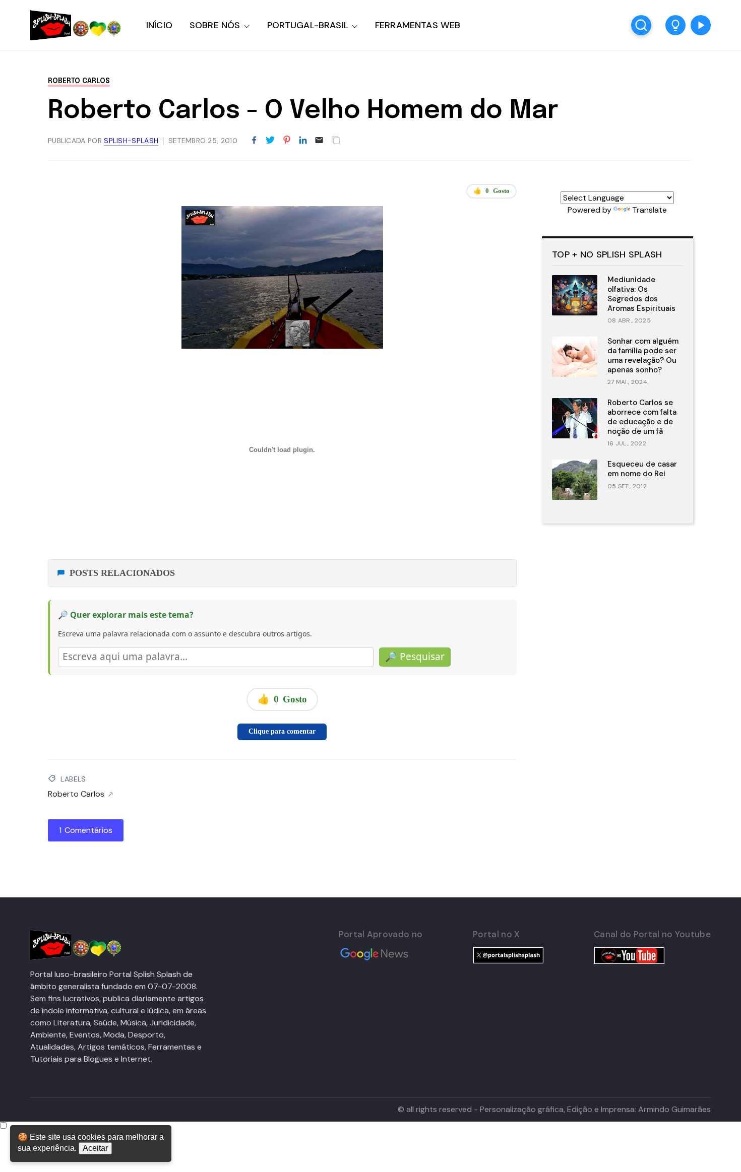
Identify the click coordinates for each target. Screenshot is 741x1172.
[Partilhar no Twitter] (270, 140)
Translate (649, 210)
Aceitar (95, 1148)
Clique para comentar (282, 731)
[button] (675, 25)
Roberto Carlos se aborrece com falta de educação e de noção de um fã (641, 417)
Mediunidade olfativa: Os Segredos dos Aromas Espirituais (641, 294)
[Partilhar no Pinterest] (286, 140)
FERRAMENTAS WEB (417, 25)
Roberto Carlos (79, 81)
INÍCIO (159, 25)
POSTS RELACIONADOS (122, 573)
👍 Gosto (491, 190)
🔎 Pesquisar (415, 656)
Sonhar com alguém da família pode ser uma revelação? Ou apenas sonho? (642, 355)
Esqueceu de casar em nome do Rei (642, 469)
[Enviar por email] (319, 139)
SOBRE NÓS (215, 25)
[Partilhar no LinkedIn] (302, 140)
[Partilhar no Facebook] (254, 140)
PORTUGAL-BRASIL (307, 25)
